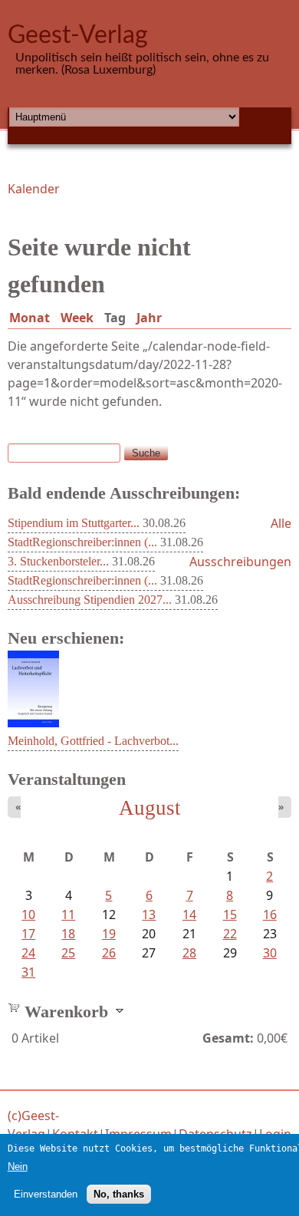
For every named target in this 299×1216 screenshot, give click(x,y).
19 (109, 933)
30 (270, 952)
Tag (118, 317)
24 (28, 952)
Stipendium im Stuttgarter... (74, 522)
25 (68, 952)
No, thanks (119, 1194)
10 (28, 914)
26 (109, 952)
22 (230, 933)
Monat (29, 317)
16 (270, 914)
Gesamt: (228, 1038)
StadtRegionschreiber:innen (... (82, 542)
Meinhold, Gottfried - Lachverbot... (93, 740)
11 (68, 914)
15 (230, 914)
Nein (18, 1166)
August (150, 807)
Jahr (149, 317)
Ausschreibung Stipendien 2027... (90, 599)
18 (68, 933)
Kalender (34, 188)
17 (28, 933)
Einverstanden (45, 1194)
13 (149, 914)
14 (189, 914)
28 (189, 952)
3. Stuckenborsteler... (58, 561)
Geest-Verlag (78, 35)
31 (28, 972)
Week (77, 317)
